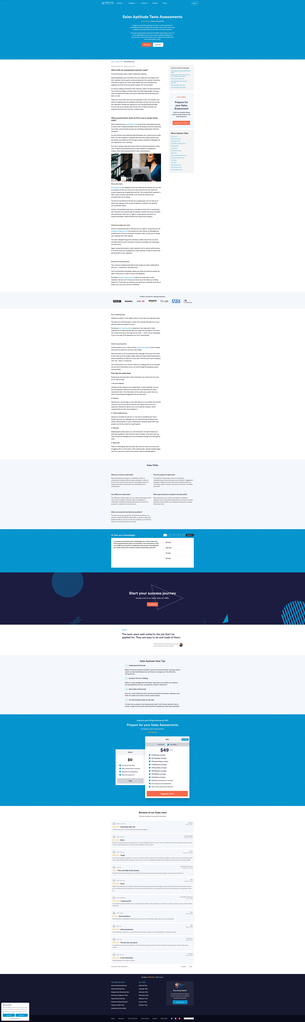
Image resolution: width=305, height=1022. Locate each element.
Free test (158, 45)
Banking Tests (175, 146)
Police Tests (174, 136)
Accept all (8, 1015)
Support (154, 1018)
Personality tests (116, 187)
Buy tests (147, 45)
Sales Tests (174, 153)
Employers (144, 3)
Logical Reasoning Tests (118, 998)
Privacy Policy (145, 1018)
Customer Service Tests (177, 158)
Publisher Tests (143, 1005)
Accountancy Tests (176, 167)
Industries (155, 3)
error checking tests (124, 328)
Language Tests (143, 989)
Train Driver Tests (176, 139)
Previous (184, 966)
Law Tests (173, 162)
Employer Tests (143, 998)
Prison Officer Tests (176, 169)
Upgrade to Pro (167, 793)
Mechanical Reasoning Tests (119, 1002)
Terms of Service (132, 1018)
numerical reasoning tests (126, 277)
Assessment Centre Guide (118, 1008)
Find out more (180, 1002)
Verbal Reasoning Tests (118, 989)
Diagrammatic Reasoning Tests (120, 992)
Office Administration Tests (178, 155)
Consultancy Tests (176, 150)
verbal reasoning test (143, 347)
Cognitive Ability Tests (117, 1005)
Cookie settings (188, 1018)
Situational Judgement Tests (119, 995)
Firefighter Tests (175, 141)
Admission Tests (143, 992)
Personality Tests (143, 995)
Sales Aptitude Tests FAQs (178, 87)
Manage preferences (15, 1018)
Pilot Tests (174, 160)
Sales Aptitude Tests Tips (178, 85)
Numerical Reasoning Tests (119, 985)
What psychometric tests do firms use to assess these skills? (180, 75)
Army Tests (174, 148)
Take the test (152, 604)
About (113, 1018)
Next (190, 966)
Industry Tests (118, 61)
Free (130, 781)
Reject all (21, 1015)
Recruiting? (164, 1018)
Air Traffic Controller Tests (178, 143)
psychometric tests (131, 124)
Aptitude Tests (143, 985)
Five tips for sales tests (177, 79)
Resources (121, 1018)
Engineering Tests (176, 165)
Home (112, 61)
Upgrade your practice (181, 123)
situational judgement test (119, 231)
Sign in (195, 3)
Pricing (165, 3)
